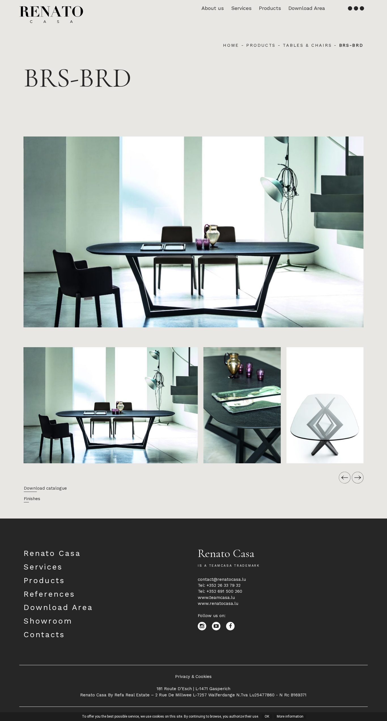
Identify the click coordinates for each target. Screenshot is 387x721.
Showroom (48, 621)
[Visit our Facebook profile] (232, 625)
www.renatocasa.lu (218, 603)
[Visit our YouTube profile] (219, 625)
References (49, 594)
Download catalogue (45, 488)
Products (270, 8)
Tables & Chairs (307, 45)
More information (290, 716)
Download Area (306, 8)
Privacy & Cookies (193, 676)
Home (231, 45)
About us (212, 8)
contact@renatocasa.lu (222, 579)
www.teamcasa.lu (216, 597)
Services (241, 8)
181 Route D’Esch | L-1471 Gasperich (193, 688)
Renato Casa (52, 553)
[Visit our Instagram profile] (205, 625)
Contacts (44, 634)
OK (267, 716)
